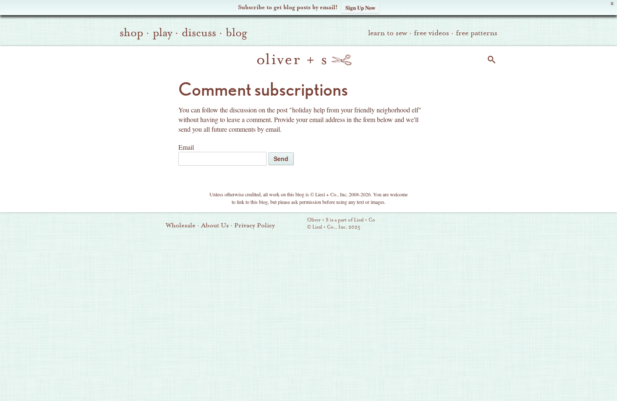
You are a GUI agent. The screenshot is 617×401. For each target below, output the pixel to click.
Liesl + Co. (296, 224)
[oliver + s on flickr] (435, 224)
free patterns (476, 33)
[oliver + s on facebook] (449, 224)
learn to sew (387, 33)
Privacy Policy (254, 225)
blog (236, 33)
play (162, 33)
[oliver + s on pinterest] (421, 224)
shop (131, 33)
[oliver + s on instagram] (478, 224)
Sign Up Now (360, 7)
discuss (199, 33)
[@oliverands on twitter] (463, 224)
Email (186, 147)
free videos (431, 33)
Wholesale (181, 225)
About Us (215, 225)
